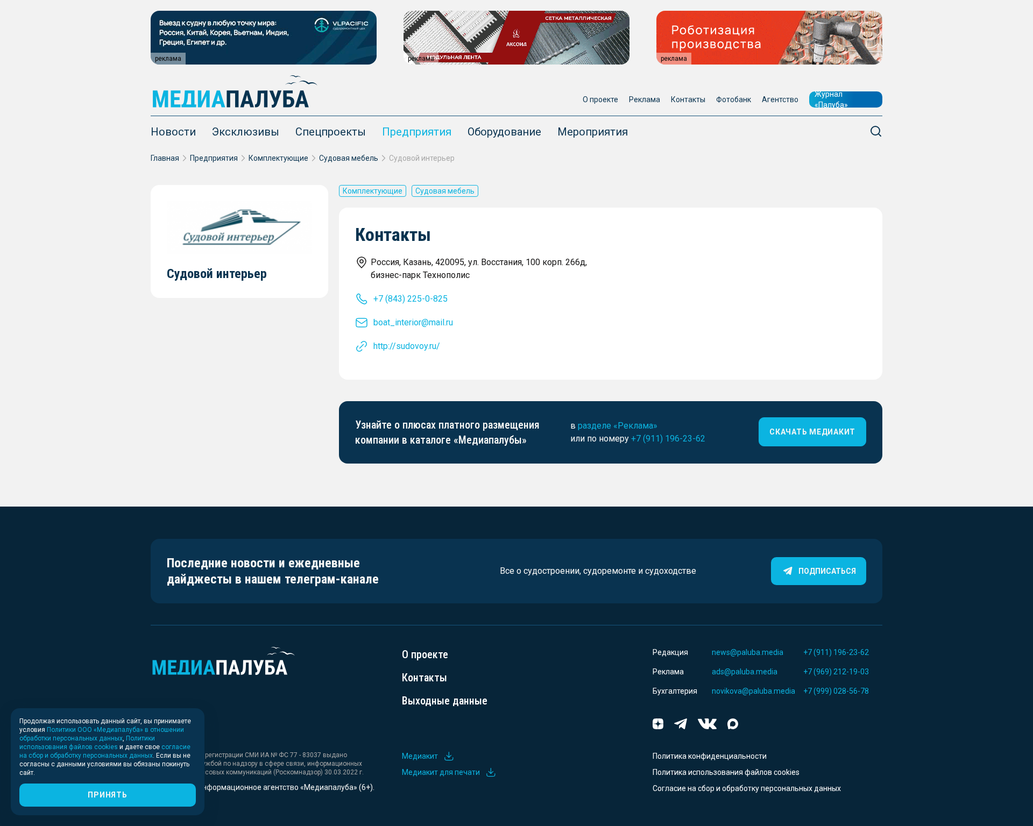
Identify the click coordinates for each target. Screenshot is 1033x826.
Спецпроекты (330, 131)
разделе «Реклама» (617, 426)
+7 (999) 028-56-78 (836, 691)
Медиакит (420, 756)
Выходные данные (444, 700)
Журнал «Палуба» (831, 99)
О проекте (600, 99)
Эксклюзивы (245, 131)
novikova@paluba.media (753, 691)
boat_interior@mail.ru (413, 322)
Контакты (688, 99)
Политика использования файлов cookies (726, 772)
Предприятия (416, 131)
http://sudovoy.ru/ (406, 346)
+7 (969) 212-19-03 (836, 671)
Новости (173, 131)
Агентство (780, 99)
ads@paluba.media (744, 671)
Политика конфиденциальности (710, 756)
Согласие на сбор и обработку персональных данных (747, 788)
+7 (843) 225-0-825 (410, 299)
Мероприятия (592, 131)
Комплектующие (278, 158)
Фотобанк (733, 99)
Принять (107, 795)
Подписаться (827, 571)
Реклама (644, 99)
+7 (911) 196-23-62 (668, 438)
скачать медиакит (812, 432)
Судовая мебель (348, 158)
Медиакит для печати (441, 772)
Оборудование (504, 131)
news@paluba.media (747, 652)
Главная (165, 158)
